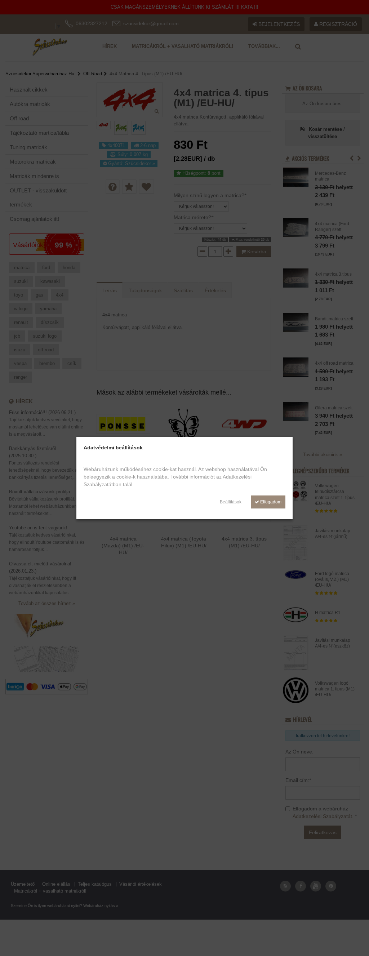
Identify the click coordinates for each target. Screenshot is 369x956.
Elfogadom (270, 501)
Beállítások (230, 501)
